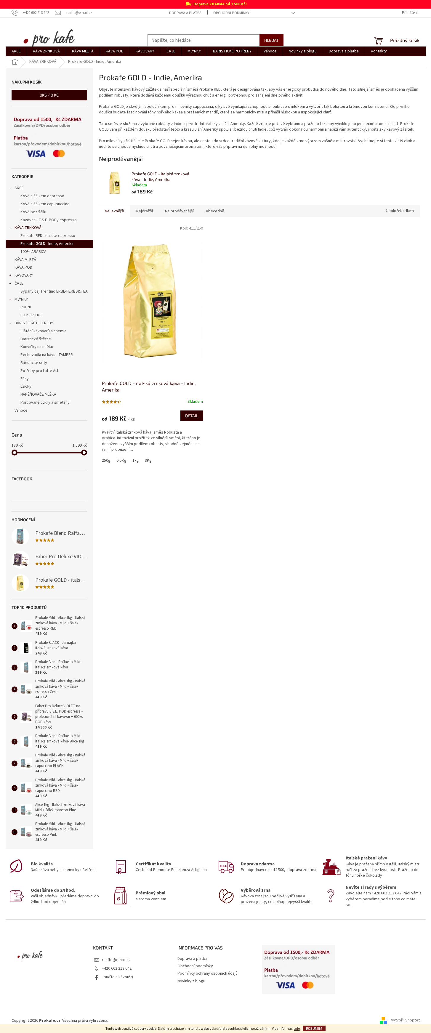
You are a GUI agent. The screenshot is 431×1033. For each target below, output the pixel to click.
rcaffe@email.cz (116, 960)
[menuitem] (16, 51)
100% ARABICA (33, 252)
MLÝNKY (21, 299)
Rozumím (314, 1028)
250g (106, 460)
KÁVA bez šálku (33, 212)
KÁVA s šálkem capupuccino (45, 204)
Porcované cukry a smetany (45, 402)
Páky (24, 379)
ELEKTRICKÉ (30, 315)
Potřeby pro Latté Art (39, 371)
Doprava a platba (185, 13)
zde (297, 1028)
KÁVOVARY (24, 275)
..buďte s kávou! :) (117, 977)
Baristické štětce (35, 339)
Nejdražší (144, 211)
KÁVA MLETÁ (25, 260)
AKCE (19, 188)
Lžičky (25, 386)
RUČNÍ (25, 307)
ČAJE (19, 283)
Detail (191, 415)
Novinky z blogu (191, 981)
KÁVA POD (23, 267)
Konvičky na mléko (36, 347)
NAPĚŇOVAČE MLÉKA (38, 394)
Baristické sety (33, 363)
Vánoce (21, 410)
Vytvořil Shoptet (405, 1021)
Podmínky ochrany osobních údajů (207, 973)
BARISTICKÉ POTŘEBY (34, 323)
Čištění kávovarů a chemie (43, 331)
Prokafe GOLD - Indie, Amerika (46, 244)
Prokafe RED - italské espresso (47, 236)
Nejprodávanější (179, 211)
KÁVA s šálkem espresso (42, 196)
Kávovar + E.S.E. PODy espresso (48, 220)
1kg (135, 460)
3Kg (148, 460)
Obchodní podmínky (231, 13)
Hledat (271, 40)
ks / (49, 94)
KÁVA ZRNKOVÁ (28, 228)
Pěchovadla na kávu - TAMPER (46, 355)
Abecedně (215, 211)
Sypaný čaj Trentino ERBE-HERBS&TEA (54, 291)
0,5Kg (121, 460)
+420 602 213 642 (117, 968)
